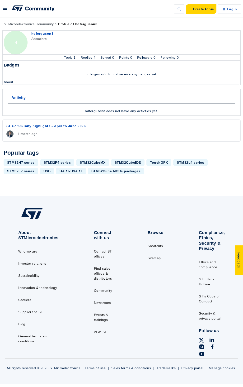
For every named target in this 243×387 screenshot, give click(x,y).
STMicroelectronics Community (29, 24)
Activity (18, 98)
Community (103, 290)
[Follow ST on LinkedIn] (212, 340)
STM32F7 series (20, 171)
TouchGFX (159, 162)
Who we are (27, 251)
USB (47, 171)
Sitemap (154, 258)
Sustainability (29, 275)
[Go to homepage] (42, 219)
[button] (5, 10)
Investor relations (32, 263)
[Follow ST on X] (201, 341)
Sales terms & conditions (131, 368)
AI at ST (100, 332)
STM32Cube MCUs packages (115, 171)
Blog (21, 324)
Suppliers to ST (30, 312)
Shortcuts (155, 246)
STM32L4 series (190, 162)
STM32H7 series (21, 162)
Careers (24, 300)
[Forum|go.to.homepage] (33, 9)
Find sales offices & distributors (103, 273)
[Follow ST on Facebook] (212, 347)
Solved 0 (107, 57)
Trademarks (166, 368)
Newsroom (102, 303)
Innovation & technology (37, 288)
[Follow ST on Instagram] (202, 347)
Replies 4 (88, 57)
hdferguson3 (42, 33)
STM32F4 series (57, 162)
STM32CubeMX (92, 162)
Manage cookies (222, 368)
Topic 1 (70, 57)
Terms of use (95, 368)
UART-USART (71, 171)
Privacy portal (192, 368)
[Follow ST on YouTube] (202, 354)
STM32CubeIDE (128, 162)
